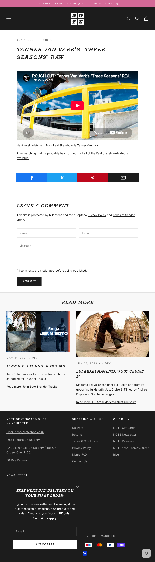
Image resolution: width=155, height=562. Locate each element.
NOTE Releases (123, 441)
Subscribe (44, 544)
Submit (29, 281)
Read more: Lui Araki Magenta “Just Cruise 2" (106, 402)
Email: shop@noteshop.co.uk (25, 432)
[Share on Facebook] (32, 177)
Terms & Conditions (85, 441)
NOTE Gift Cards (124, 427)
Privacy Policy (97, 215)
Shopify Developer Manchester (95, 535)
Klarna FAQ (79, 454)
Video (48, 39)
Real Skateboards (64, 145)
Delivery (77, 427)
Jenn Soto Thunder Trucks (35, 366)
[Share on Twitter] (62, 177)
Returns (77, 434)
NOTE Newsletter (124, 434)
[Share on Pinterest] (93, 177)
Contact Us (79, 461)
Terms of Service (124, 215)
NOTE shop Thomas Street (131, 448)
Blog (116, 454)
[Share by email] (123, 177)
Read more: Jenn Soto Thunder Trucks (31, 386)
